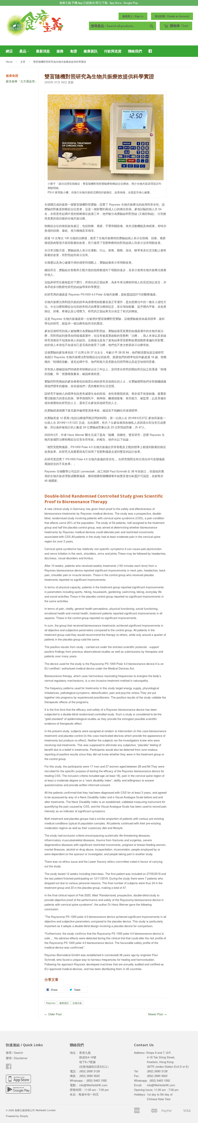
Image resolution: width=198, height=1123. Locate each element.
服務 (59, 51)
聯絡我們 (135, 51)
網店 (9, 51)
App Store (116, 3)
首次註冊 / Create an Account (172, 16)
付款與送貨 (112, 51)
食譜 (73, 51)
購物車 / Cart (178, 26)
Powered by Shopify (17, 1116)
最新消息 (43, 51)
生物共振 (77, 1002)
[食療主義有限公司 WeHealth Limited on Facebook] (9, 1067)
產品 (23, 51)
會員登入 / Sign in (132, 16)
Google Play (131, 3)
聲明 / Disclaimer (16, 1058)
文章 (22, 61)
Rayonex (50, 1002)
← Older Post (53, 1014)
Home (9, 61)
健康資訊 (90, 51)
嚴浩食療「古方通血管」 (22, 81)
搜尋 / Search (14, 1052)
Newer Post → (157, 1014)
